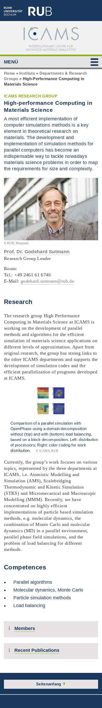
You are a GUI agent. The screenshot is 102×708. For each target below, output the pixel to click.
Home (9, 73)
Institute (27, 73)
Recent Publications (36, 650)
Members (24, 628)
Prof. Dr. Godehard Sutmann (37, 251)
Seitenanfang (49, 684)
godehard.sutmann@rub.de (47, 281)
